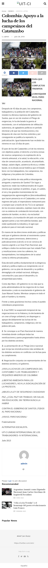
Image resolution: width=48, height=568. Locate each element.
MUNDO (11, 11)
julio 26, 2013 (19, 37)
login (10, 481)
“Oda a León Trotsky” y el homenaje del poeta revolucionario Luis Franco (30, 505)
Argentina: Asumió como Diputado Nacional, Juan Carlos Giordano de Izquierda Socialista (29, 492)
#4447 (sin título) (23, 536)
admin (6, 37)
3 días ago (19, 498)
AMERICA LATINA (22, 11)
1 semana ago (20, 511)
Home (4, 11)
